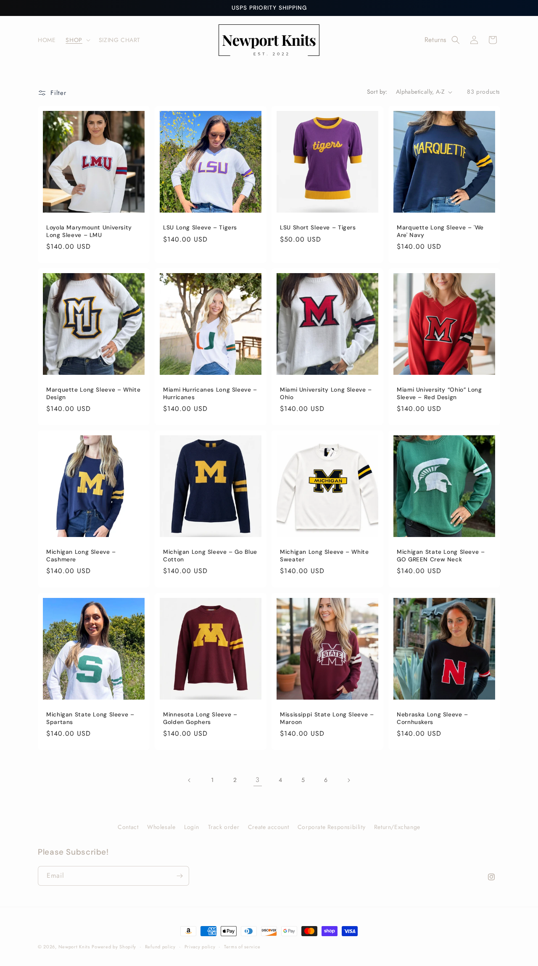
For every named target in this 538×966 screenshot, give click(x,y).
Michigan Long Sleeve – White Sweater (324, 555)
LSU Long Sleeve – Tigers (200, 227)
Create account (268, 827)
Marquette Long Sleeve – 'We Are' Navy (440, 231)
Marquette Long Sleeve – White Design (93, 393)
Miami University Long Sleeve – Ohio (326, 393)
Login (191, 827)
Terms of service (242, 946)
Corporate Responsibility (331, 827)
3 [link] (258, 779)
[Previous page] (189, 780)
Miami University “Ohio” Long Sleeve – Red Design (439, 393)
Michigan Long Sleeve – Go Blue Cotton (210, 555)
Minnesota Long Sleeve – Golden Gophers (200, 718)
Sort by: (377, 91)
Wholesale (161, 827)
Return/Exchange (397, 827)
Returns (435, 40)
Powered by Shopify (114, 946)
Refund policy (160, 946)
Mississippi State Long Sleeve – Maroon (327, 718)
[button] (77, 40)
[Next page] (348, 780)
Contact (128, 827)
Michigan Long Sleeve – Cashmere (81, 555)
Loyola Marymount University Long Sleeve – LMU (89, 231)
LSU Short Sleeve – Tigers (318, 227)
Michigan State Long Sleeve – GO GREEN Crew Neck (441, 555)
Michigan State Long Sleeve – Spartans (90, 718)
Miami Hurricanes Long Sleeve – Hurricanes (210, 393)
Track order (224, 827)
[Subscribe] (179, 876)
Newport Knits (74, 946)
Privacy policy (200, 946)
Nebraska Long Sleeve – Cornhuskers (432, 718)
